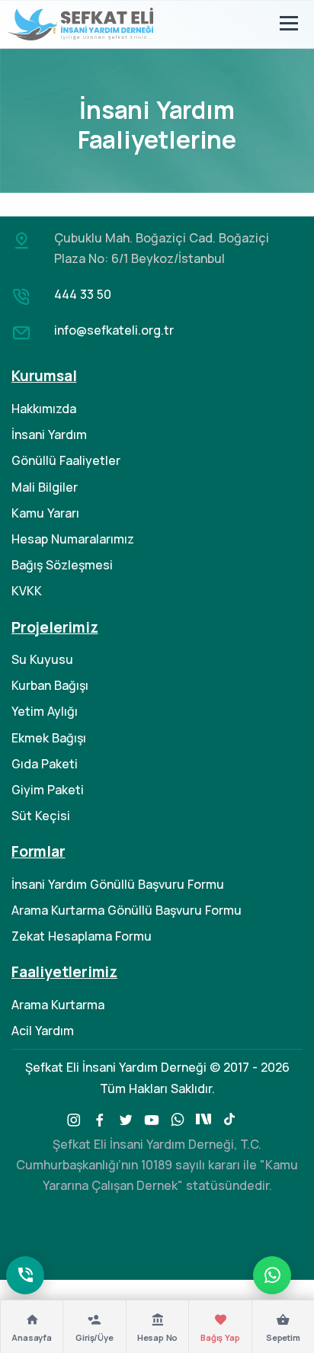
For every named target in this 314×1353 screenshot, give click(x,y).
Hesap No (157, 1337)
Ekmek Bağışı (48, 737)
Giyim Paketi (47, 789)
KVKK (26, 590)
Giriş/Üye (94, 1337)
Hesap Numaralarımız (72, 539)
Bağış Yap (219, 1337)
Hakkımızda (43, 408)
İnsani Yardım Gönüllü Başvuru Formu (117, 884)
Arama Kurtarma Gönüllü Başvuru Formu (126, 910)
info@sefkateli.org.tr (114, 330)
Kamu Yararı (45, 513)
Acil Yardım (42, 1030)
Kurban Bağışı (49, 685)
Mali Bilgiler (44, 487)
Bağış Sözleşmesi (62, 564)
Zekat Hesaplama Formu (81, 936)
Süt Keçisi (40, 815)
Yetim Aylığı (44, 711)
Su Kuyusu (42, 659)
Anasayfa (31, 1337)
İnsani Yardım (49, 434)
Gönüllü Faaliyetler (65, 460)
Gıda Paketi (44, 763)
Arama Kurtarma (57, 1004)
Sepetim (283, 1337)
